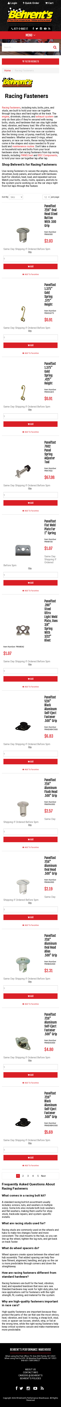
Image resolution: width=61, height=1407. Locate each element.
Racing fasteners (11, 107)
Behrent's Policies (30, 1378)
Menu (29, 35)
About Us (30, 1369)
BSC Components (47, 155)
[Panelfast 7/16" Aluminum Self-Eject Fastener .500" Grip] (23, 1032)
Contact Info (30, 1372)
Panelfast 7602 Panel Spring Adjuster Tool (50, 452)
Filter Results (31, 61)
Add (31, 266)
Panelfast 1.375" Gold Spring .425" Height (50, 373)
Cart (50, 3)
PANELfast (26, 155)
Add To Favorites (31, 274)
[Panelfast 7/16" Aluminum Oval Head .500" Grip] (23, 875)
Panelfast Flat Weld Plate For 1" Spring (50, 527)
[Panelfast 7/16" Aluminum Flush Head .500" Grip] (23, 797)
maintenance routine (23, 146)
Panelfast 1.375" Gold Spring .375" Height (50, 294)
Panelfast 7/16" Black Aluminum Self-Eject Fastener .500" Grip (50, 1105)
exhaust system (44, 116)
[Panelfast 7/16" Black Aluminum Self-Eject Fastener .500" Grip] (23, 1111)
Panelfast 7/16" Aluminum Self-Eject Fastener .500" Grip (50, 1024)
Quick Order (31, 3)
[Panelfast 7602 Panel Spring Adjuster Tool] (23, 460)
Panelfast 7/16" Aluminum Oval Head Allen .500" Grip (50, 945)
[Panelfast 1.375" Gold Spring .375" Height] (23, 302)
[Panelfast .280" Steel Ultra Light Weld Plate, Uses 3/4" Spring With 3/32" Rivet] (23, 618)
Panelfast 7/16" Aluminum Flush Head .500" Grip (50, 788)
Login (13, 3)
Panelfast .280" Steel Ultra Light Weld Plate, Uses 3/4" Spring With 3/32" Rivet (51, 620)
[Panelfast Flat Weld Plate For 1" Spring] (23, 539)
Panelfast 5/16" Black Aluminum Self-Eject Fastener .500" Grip (50, 709)
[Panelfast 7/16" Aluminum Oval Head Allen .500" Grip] (23, 953)
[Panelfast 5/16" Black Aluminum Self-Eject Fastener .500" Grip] (23, 715)
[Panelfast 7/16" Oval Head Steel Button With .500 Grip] (23, 223)
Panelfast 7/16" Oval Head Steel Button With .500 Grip (50, 216)
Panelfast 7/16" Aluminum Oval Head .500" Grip (50, 865)
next (43, 1176)
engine (5, 116)
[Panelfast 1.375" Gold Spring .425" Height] (23, 381)
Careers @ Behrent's (30, 1375)
